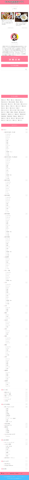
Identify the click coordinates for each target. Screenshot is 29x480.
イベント (16, 397)
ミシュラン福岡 (21, 110)
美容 (7, 410)
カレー (8, 106)
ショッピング (16, 399)
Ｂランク (15, 120)
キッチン (8, 416)
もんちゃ (8, 436)
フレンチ (8, 135)
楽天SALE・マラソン (16, 457)
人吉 (16, 305)
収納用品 (8, 415)
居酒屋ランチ (5, 114)
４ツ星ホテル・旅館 (20, 118)
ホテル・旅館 (16, 394)
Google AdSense (16, 465)
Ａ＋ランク (9, 120)
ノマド (7, 153)
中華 (7, 143)
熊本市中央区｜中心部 (16, 132)
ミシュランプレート (6, 110)
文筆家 (7, 432)
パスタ (4, 108)
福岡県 (16, 370)
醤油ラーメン (21, 116)
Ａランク (4, 120)
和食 (12, 112)
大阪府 (17, 112)
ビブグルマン (13, 108)
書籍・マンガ (9, 421)
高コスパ (4, 118)
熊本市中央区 (23, 114)
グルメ (15, 129)
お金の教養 (15, 440)
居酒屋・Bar (9, 174)
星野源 (16, 427)
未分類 (15, 468)
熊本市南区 (16, 213)
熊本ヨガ (17, 114)
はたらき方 (15, 461)
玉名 (16, 328)
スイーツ (13, 106)
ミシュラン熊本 (13, 110)
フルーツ (8, 450)
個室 (8, 112)
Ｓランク (20, 120)
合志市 (16, 320)
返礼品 (15, 116)
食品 (7, 412)
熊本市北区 (16, 180)
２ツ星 (13, 118)
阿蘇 (16, 344)
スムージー (18, 106)
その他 (7, 178)
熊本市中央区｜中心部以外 (16, 157)
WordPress (16, 463)
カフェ (4, 106)
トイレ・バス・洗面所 (11, 418)
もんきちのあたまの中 (16, 434)
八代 (16, 282)
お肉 (7, 147)
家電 (7, 408)
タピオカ (24, 106)
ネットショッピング (16, 442)
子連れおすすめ (22, 112)
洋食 (7, 140)
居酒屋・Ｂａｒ (9, 151)
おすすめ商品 (15, 404)
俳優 (7, 429)
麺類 (7, 452)
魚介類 (7, 447)
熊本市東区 (4, 116)
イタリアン (8, 134)
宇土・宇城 (16, 270)
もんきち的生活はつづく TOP (9, 476)
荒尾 (16, 336)
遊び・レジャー (16, 395)
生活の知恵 (16, 423)
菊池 (16, 312)
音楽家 (7, 430)
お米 (7, 449)
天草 (16, 356)
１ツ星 (9, 118)
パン (8, 108)
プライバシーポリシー (21, 476)
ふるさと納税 (16, 444)
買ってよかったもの (16, 406)
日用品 (7, 413)
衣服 (7, 420)
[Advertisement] (13, 82)
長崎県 (16, 380)
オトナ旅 (15, 389)
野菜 (7, 455)
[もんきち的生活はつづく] (14, 3)
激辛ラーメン (11, 114)
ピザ (18, 108)
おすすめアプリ (16, 425)
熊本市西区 (10, 116)
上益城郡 (16, 256)
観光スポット (16, 392)
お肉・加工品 (9, 446)
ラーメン (4, 112)
